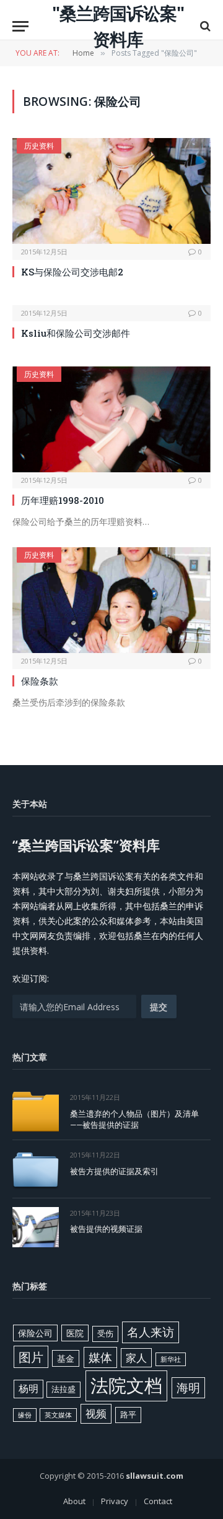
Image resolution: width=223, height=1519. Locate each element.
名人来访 (150, 1331)
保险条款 (39, 681)
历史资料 (39, 146)
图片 (31, 1356)
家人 (136, 1358)
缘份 (25, 1415)
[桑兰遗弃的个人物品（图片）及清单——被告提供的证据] (35, 1111)
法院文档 (126, 1385)
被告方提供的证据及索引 (114, 1171)
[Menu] (20, 26)
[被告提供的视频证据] (35, 1227)
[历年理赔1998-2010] (111, 419)
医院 (75, 1333)
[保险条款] (111, 599)
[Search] (204, 26)
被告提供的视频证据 (106, 1228)
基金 (65, 1358)
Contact (158, 1501)
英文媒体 (58, 1415)
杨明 (28, 1388)
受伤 (105, 1333)
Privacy (114, 1501)
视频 (96, 1413)
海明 (188, 1387)
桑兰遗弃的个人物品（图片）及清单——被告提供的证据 (134, 1119)
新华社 (170, 1359)
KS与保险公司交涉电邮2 (72, 272)
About (74, 1501)
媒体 (100, 1357)
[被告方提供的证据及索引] (35, 1169)
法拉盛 (63, 1389)
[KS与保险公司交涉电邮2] (111, 190)
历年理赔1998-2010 (62, 500)
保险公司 (35, 1333)
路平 (128, 1414)
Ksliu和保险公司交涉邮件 (75, 333)
